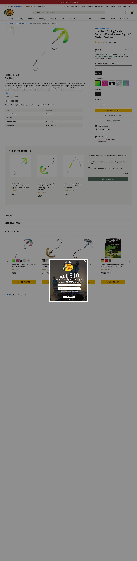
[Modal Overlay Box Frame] (68, 280)
